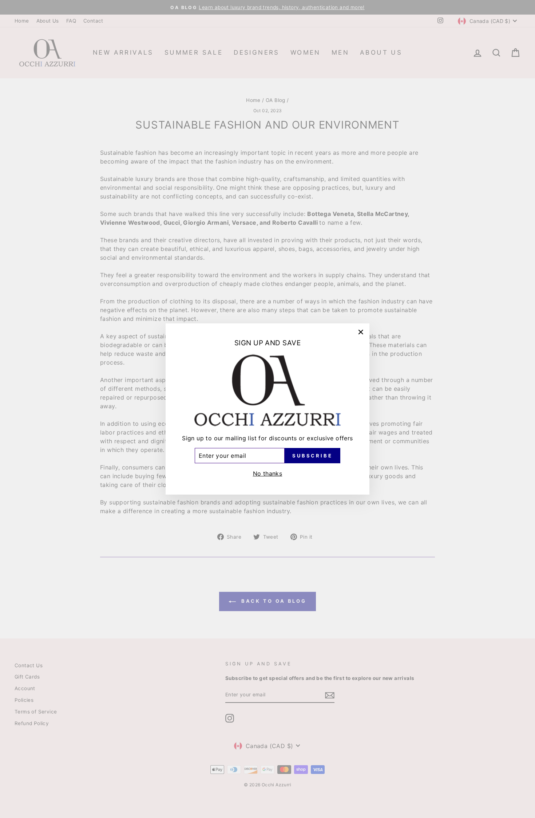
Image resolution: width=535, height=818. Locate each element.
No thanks (267, 473)
